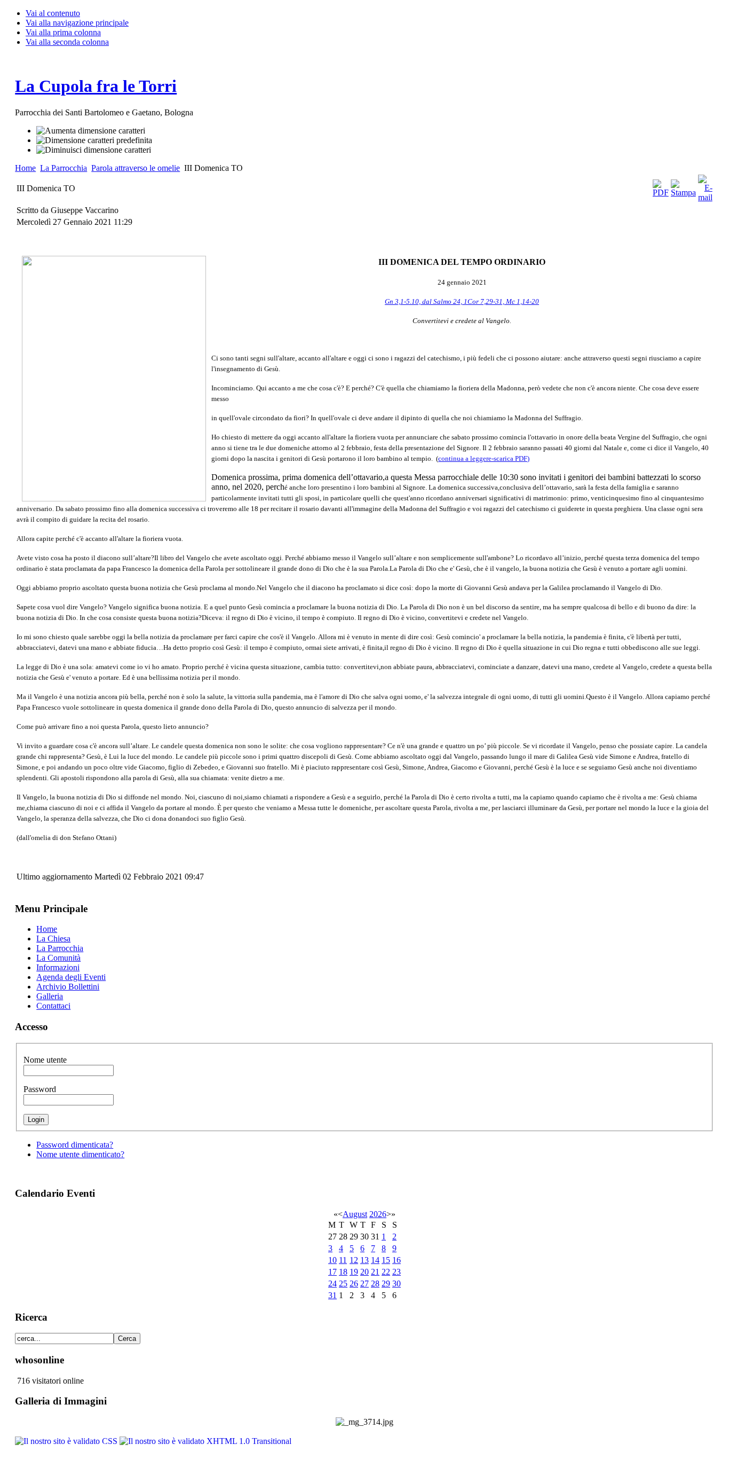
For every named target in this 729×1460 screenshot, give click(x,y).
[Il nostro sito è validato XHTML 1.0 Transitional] (205, 1441)
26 (354, 1283)
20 (364, 1271)
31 (332, 1295)
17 (332, 1271)
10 (332, 1260)
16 (396, 1260)
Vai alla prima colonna (63, 32)
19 (354, 1271)
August (355, 1214)
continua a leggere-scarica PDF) (483, 458)
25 (343, 1283)
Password (39, 1089)
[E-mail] (705, 197)
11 (343, 1260)
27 (364, 1283)
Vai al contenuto (53, 13)
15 (386, 1260)
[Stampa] (683, 192)
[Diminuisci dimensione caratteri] (93, 150)
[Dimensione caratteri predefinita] (94, 140)
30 (396, 1283)
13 (364, 1260)
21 (375, 1271)
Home (25, 167)
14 (375, 1260)
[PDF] (661, 192)
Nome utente (45, 1059)
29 (386, 1283)
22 (386, 1271)
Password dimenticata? (74, 1144)
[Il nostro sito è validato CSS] (67, 1441)
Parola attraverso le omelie (135, 167)
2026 (377, 1214)
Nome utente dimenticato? (80, 1154)
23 (396, 1271)
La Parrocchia (63, 167)
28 (375, 1283)
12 (354, 1260)
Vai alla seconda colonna (67, 41)
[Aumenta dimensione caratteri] (90, 131)
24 (332, 1283)
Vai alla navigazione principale (77, 22)
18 (343, 1271)
